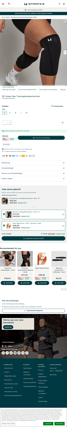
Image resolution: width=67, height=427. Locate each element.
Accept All (48, 423)
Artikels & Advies (28, 378)
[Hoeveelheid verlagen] (4, 123)
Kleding (8, 17)
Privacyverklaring (43, 387)
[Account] (59, 4)
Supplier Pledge (42, 401)
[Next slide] (66, 271)
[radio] (4, 113)
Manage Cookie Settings (8, 423)
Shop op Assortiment (29, 382)
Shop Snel (9, 283)
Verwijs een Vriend (56, 369)
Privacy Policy (23, 420)
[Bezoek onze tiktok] (11, 353)
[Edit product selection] (63, 214)
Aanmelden (8, 327)
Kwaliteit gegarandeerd (42, 375)
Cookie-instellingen (8, 342)
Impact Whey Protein (42, 268)
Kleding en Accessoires (27, 373)
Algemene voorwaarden (42, 392)
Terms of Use (32, 420)
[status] (7, 123)
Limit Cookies (59, 423)
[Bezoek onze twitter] (19, 353)
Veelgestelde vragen (10, 376)
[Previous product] (62, 289)
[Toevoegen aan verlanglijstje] (63, 122)
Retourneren (8, 380)
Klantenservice (8, 368)
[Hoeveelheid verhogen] (10, 123)
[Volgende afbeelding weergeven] (65, 52)
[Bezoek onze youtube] (15, 353)
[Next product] (65, 289)
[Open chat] (26, 353)
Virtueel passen (58, 106)
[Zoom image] (65, 21)
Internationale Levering (11, 383)
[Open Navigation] (3, 4)
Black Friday (53, 374)
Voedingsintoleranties (29, 386)
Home (3, 17)
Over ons (41, 370)
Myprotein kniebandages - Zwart (8, 269)
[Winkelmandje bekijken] (63, 4)
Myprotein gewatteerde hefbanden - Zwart (59, 270)
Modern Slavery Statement (42, 382)
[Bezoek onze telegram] (23, 353)
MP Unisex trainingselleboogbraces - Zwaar (25, 270)
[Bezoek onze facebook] (7, 353)
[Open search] (9, 4)
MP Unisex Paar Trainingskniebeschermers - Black (24, 17)
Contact (6, 372)
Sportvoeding (27, 368)
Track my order (8, 387)
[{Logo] (34, 4)
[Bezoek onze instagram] (3, 353)
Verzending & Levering (10, 391)
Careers (40, 397)
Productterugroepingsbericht (12, 395)
